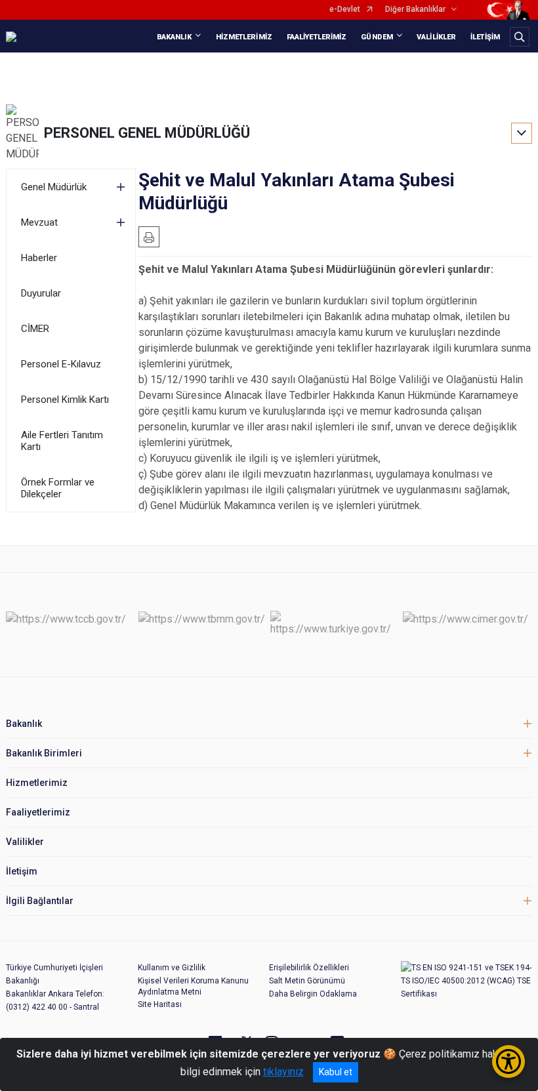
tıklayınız (283, 1071)
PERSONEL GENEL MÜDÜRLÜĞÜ (147, 133)
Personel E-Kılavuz (61, 364)
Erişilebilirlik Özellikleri (309, 967)
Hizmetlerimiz (37, 782)
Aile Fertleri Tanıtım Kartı (62, 441)
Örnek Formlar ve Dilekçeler (57, 488)
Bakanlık (24, 723)
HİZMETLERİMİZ (244, 37)
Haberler (39, 258)
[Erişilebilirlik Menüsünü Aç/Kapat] (508, 1061)
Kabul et (335, 1072)
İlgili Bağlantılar (39, 900)
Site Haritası (160, 1004)
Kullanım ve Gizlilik (171, 967)
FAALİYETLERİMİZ (317, 37)
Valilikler (25, 841)
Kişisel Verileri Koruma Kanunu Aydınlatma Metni (193, 986)
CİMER (35, 329)
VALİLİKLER (436, 37)
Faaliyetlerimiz (38, 812)
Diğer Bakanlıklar (415, 9)
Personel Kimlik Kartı (65, 399)
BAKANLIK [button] (174, 37)
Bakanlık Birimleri (44, 753)
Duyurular (41, 293)
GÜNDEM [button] (377, 37)
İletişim (21, 871)
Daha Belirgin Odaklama (313, 993)
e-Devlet (344, 9)
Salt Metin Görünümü (307, 980)
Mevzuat (39, 222)
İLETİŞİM (485, 37)
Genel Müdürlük (54, 187)
